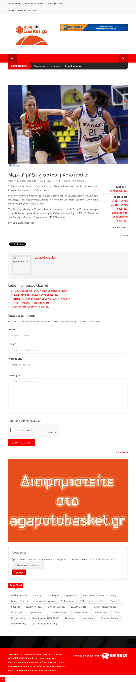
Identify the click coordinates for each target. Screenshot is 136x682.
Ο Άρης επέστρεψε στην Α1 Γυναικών (30, 306)
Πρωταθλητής (18, 623)
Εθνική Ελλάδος (79, 606)
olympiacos (71, 595)
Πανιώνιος (70, 618)
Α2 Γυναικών (86, 601)
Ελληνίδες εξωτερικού (105, 606)
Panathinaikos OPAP (93, 595)
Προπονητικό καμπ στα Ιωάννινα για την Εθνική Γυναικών (40, 298)
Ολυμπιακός (101, 612)
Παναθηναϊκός (18, 618)
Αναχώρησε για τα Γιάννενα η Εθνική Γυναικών (34, 294)
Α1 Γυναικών (67, 601)
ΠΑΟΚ (117, 612)
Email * (12, 344)
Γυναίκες (115, 200)
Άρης (113, 595)
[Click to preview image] (68, 126)
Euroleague (53, 595)
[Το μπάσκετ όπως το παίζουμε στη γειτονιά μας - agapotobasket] (31, 34)
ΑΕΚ (101, 601)
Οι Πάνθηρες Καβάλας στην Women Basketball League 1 (39, 290)
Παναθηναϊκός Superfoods (45, 618)
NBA (35, 10)
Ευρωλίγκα (17, 612)
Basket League (16, 3)
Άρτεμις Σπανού (19, 601)
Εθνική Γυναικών (118, 190)
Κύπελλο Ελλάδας (58, 612)
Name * (12, 329)
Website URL (15, 358)
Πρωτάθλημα (88, 618)
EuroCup (42, 3)
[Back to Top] (2, 679)
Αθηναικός (114, 601)
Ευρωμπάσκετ (119, 212)
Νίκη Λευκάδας (81, 612)
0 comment (78, 180)
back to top (122, 452)
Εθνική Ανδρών (34, 606)
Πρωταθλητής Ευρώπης (44, 623)
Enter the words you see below (24, 421)
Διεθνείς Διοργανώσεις (20, 10)
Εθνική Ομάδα (55, 3)
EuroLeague (30, 3)
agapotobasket (28, 180)
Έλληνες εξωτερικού (44, 601)
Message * (14, 375)
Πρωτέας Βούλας (110, 618)
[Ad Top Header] (94, 27)
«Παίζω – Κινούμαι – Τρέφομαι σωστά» (31, 302)
